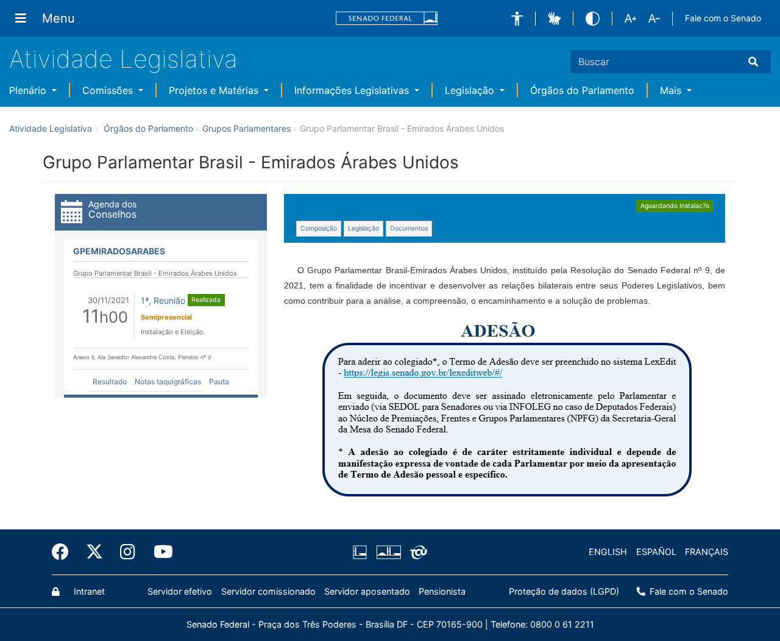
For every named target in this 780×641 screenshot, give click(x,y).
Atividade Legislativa (123, 59)
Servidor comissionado (268, 591)
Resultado (110, 381)
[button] (517, 19)
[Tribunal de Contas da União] (416, 552)
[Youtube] (158, 552)
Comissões (109, 90)
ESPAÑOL (656, 551)
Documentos (409, 228)
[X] (94, 552)
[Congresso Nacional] (388, 552)
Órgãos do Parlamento (582, 90)
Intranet (88, 591)
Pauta (219, 381)
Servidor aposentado (367, 591)
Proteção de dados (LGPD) (564, 591)
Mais (672, 90)
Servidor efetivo (179, 591)
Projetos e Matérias (215, 90)
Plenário (29, 90)
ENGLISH (608, 551)
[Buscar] (755, 62)
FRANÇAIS (706, 551)
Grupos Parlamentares (246, 128)
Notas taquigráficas (168, 381)
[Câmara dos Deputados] (362, 552)
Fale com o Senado (723, 18)
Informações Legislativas (353, 90)
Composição (318, 228)
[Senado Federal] (387, 19)
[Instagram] (129, 552)
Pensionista (442, 591)
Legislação (471, 90)
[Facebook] (64, 552)
